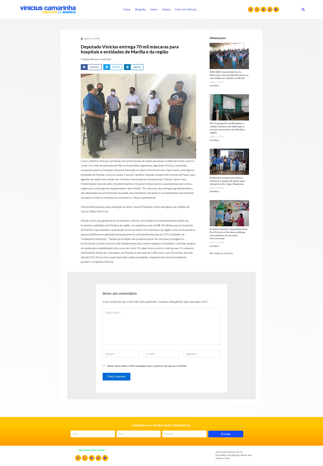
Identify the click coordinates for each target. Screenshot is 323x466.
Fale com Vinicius (185, 9)
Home (127, 9)
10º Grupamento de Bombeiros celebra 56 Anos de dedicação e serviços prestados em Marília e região (227, 128)
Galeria (166, 9)
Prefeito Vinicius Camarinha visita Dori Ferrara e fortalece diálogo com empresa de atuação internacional (229, 234)
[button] (303, 9)
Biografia (140, 9)
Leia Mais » (215, 85)
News (153, 9)
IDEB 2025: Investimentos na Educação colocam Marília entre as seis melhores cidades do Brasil (229, 74)
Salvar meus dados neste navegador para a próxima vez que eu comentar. (147, 366)
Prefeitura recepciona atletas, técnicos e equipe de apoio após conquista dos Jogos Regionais (227, 180)
